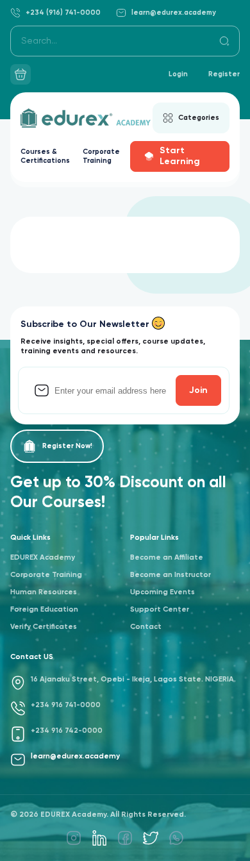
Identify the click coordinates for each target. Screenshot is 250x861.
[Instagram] (73, 838)
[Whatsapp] (176, 838)
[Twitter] (150, 838)
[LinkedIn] (99, 838)
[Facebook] (125, 838)
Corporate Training (101, 156)
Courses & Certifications (45, 156)
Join (198, 390)
